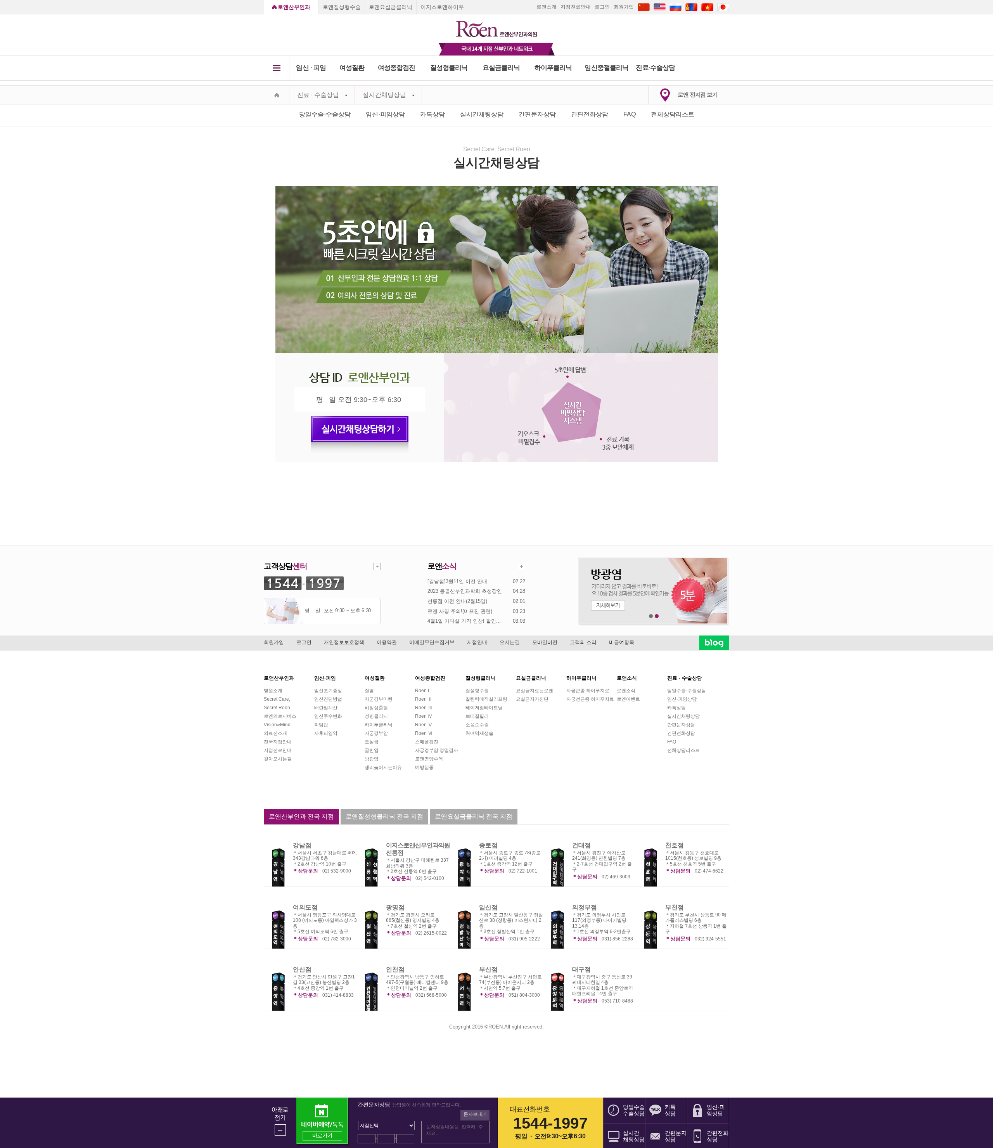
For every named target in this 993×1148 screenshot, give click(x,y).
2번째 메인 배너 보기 (657, 616)
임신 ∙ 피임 (311, 67)
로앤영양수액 (429, 759)
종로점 (488, 845)
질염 (369, 690)
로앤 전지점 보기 (698, 94)
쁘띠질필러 (477, 716)
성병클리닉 (376, 716)
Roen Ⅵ (423, 733)
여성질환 (352, 67)
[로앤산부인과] (497, 25)
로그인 (602, 7)
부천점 (674, 907)
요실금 (372, 742)
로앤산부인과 (294, 7)
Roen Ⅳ (423, 716)
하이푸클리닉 (553, 67)
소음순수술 (477, 724)
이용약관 (387, 642)
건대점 (581, 845)
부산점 (488, 969)
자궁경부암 (376, 733)
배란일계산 (325, 707)
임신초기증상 (328, 690)
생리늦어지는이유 (383, 767)
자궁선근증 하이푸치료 (590, 699)
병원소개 (273, 690)
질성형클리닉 (449, 67)
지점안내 (477, 642)
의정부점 (584, 907)
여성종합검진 (396, 67)
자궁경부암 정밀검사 (436, 750)
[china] (644, 7)
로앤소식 (626, 690)
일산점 (488, 907)
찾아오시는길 (278, 759)
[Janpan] (723, 7)
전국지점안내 (278, 742)
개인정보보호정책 (344, 642)
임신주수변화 (328, 716)
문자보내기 (475, 1114)
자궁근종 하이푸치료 (587, 690)
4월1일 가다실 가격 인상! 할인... (464, 621)
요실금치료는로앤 (534, 690)
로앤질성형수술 (342, 7)
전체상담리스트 (672, 114)
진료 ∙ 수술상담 (318, 95)
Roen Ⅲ (423, 707)
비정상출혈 (376, 707)
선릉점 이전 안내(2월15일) (457, 601)
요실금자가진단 (532, 699)
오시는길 (510, 642)
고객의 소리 (583, 642)
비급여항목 (621, 642)
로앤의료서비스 (280, 716)
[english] (660, 7)
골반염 (372, 750)
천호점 (674, 845)
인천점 (395, 969)
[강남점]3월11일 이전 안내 (457, 581)
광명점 (395, 907)
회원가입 (624, 7)
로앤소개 (546, 7)
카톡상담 (432, 114)
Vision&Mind (277, 724)
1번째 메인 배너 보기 (651, 616)
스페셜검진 (426, 742)
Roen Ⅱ (423, 699)
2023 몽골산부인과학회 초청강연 (464, 591)
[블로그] (714, 642)
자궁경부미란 (379, 699)
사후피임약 (325, 733)
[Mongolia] (691, 7)
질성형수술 (477, 690)
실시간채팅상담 (384, 95)
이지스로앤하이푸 (442, 7)
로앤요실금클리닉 (390, 7)
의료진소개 (275, 733)
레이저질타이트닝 (484, 707)
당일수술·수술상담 (325, 114)
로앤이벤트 (628, 699)
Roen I (422, 690)
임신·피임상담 (385, 114)
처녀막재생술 (479, 733)
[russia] (675, 7)
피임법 (321, 724)
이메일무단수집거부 (432, 642)
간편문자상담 (537, 114)
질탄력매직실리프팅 (486, 699)
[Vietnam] (707, 7)
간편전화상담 (589, 114)
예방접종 (424, 767)
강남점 (302, 845)
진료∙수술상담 (655, 67)
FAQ (629, 114)
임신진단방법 (328, 699)
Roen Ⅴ (423, 724)
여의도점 (305, 907)
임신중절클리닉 (606, 67)
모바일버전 (544, 642)
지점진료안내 (576, 7)
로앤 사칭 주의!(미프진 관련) (459, 611)
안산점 (302, 969)
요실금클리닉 (501, 67)
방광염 (372, 759)
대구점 (581, 969)
